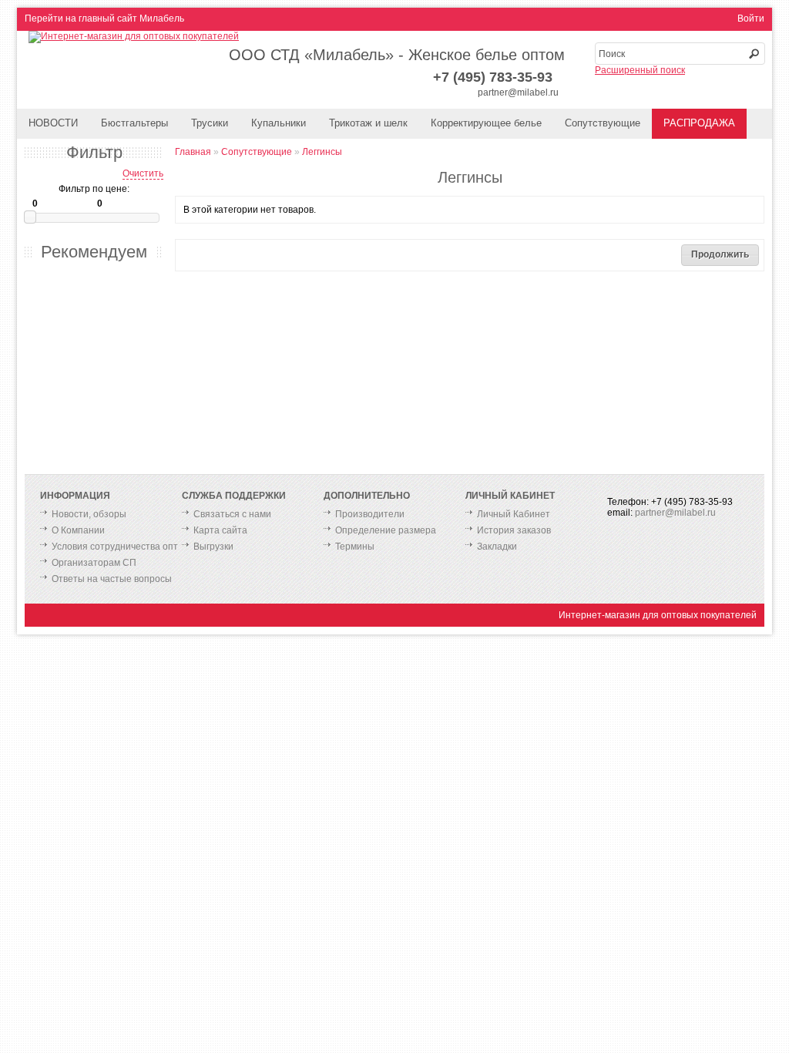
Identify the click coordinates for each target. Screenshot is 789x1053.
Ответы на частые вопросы (112, 579)
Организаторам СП (94, 562)
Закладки (497, 546)
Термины (354, 546)
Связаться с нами (232, 514)
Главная (193, 151)
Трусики (209, 123)
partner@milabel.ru (518, 92)
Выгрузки (213, 546)
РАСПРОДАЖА (699, 123)
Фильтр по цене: (94, 188)
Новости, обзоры (89, 514)
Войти (750, 18)
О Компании (78, 530)
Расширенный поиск (640, 70)
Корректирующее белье (486, 123)
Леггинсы (322, 151)
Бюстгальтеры (134, 123)
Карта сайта (220, 530)
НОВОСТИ (53, 123)
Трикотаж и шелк (368, 123)
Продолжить (720, 254)
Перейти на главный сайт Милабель (104, 18)
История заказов (514, 530)
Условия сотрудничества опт (115, 546)
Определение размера (385, 530)
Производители (370, 514)
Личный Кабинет (513, 514)
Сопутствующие (602, 123)
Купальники (278, 123)
